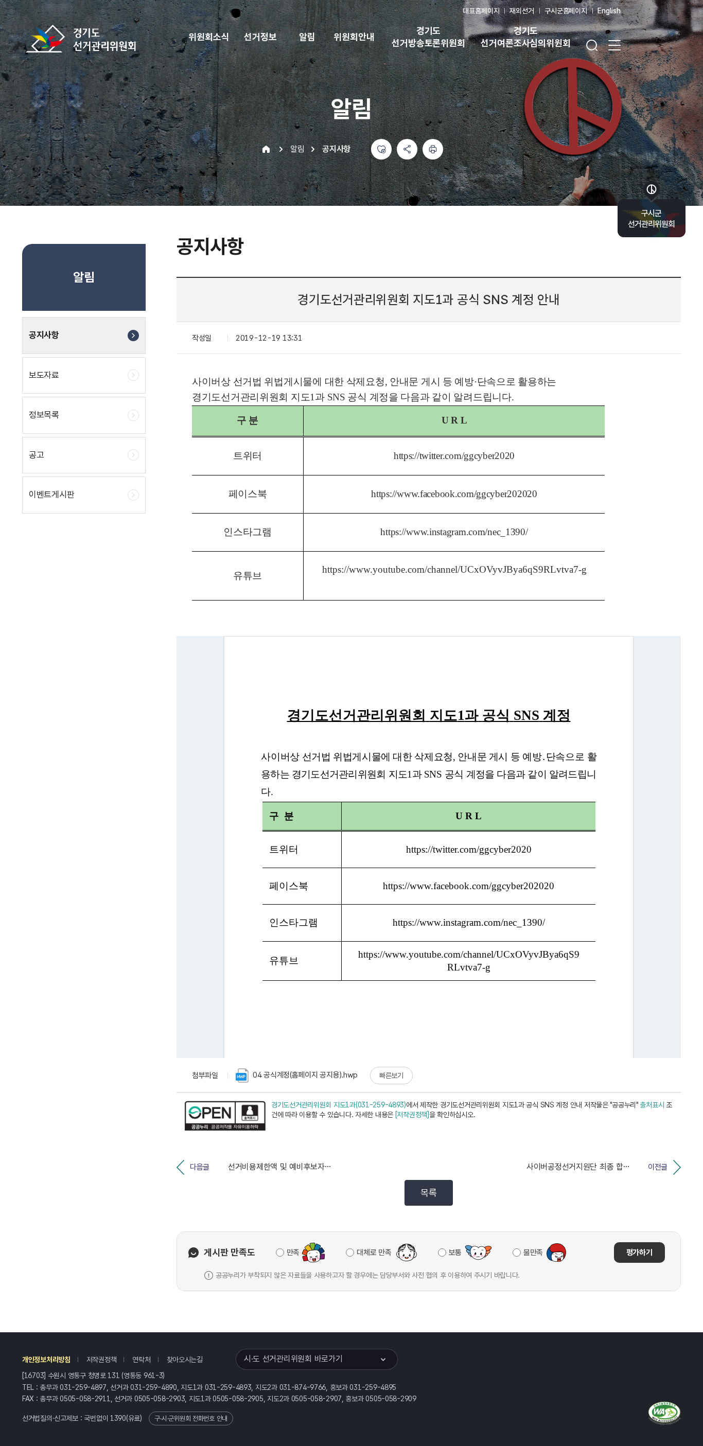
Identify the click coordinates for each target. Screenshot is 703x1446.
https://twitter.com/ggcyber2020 (454, 455)
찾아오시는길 (185, 1359)
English (609, 11)
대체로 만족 (374, 1252)
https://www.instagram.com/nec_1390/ (454, 531)
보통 (455, 1252)
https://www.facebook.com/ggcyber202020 (454, 493)
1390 (118, 1418)
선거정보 (260, 36)
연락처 (141, 1359)
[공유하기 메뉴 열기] (407, 149)
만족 (293, 1252)
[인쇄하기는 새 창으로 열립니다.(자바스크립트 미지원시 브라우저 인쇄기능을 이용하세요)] (433, 149)
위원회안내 (353, 36)
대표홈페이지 (481, 11)
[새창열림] (225, 1116)
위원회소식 (208, 36)
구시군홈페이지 (565, 11)
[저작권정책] (412, 1114)
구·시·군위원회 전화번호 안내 (190, 1418)
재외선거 (521, 11)
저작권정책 (101, 1359)
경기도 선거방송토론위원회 (428, 36)
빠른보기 (391, 1075)
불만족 (533, 1252)
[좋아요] (381, 149)
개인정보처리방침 (46, 1359)
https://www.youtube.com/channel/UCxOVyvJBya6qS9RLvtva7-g (454, 569)
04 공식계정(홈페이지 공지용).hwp (305, 1075)
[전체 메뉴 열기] (614, 45)
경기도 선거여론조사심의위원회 (525, 36)
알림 (307, 36)
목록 (428, 1192)
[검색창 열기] (592, 45)
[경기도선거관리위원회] (113, 38)
